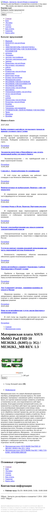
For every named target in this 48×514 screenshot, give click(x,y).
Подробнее (5, 146)
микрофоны (9, 90)
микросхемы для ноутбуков (15, 88)
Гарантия (8, 31)
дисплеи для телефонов (14, 57)
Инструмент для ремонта (14, 65)
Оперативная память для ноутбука (18, 92)
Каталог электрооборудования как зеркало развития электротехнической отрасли (22, 228)
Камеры (8, 69)
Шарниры (9, 114)
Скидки (8, 27)
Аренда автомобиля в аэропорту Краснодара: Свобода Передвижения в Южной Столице (23, 268)
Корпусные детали (12, 75)
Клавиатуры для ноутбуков (15, 71)
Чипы (7, 112)
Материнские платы (13, 79)
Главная (8, 19)
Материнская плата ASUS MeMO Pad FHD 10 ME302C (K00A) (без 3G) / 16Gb (22, 447)
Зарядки (8, 61)
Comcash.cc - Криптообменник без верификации (20, 171)
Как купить (9, 29)
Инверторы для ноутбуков (15, 63)
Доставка (8, 23)
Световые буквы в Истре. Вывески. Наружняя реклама (23, 206)
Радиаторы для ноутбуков (15, 102)
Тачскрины (9, 106)
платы (7, 96)
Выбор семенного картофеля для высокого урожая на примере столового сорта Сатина (22, 130)
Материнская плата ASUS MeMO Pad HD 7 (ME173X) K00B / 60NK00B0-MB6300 (26, 451)
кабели (8, 67)
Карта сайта (9, 33)
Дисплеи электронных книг (16, 59)
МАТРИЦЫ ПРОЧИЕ (13, 86)
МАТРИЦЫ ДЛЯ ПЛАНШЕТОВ (18, 84)
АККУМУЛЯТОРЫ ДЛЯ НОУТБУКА (20, 47)
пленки (8, 98)
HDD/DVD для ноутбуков (15, 43)
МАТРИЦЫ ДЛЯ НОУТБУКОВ (17, 81)
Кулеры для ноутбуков (13, 77)
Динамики (9, 55)
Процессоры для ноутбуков (15, 100)
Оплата (8, 25)
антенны (8, 53)
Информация (10, 390)
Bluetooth (8, 41)
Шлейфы (8, 116)
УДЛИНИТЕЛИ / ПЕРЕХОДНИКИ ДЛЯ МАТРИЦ (25, 110)
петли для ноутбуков (13, 94)
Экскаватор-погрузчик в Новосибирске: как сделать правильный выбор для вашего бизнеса (22, 153)
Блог (7, 21)
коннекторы (10, 73)
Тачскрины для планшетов (15, 108)
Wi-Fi (7, 45)
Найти (4, 14)
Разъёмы (8, 104)
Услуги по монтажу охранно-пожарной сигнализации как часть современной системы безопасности (24, 249)
